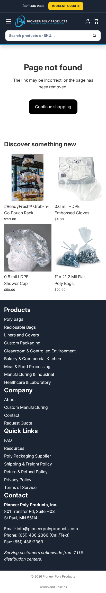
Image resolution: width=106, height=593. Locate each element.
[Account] (88, 21)
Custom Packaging (22, 342)
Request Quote (18, 423)
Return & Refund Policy (26, 471)
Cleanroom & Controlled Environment (40, 350)
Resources (14, 448)
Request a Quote (66, 6)
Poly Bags (13, 319)
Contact (11, 415)
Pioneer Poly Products (59, 576)
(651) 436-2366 (33, 535)
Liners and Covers (21, 334)
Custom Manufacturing (26, 407)
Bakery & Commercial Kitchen (32, 358)
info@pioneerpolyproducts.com (47, 528)
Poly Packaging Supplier (27, 456)
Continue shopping (53, 106)
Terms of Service (20, 487)
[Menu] (8, 21)
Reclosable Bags (20, 327)
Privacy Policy (17, 479)
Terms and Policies (53, 587)
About (10, 399)
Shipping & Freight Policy (28, 464)
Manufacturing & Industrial (29, 374)
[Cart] (96, 21)
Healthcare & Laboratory (27, 382)
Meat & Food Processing (27, 366)
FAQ (8, 440)
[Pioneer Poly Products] (48, 21)
